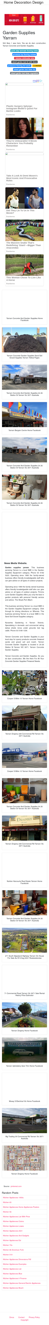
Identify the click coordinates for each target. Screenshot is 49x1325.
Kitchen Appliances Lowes (13, 1226)
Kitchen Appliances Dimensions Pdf (17, 1259)
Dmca (11, 1317)
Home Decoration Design (23, 2)
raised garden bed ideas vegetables (24, 73)
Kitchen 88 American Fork (13, 1250)
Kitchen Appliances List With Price (16, 1216)
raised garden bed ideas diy (24, 69)
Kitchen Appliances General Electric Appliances (21, 1283)
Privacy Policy (34, 1317)
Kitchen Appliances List (12, 1269)
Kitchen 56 (7, 1211)
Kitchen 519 (7, 1254)
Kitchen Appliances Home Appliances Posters (21, 1207)
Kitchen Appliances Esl (12, 1240)
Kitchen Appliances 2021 (13, 1231)
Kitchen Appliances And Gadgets (16, 1235)
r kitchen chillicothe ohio (24, 58)
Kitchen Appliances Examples (14, 1264)
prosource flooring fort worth (19, 65)
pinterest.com (16, 1186)
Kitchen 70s (7, 1245)
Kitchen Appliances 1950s (13, 1197)
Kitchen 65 (7, 1202)
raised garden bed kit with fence (24, 62)
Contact (21, 1317)
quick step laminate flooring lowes (24, 50)
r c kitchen (37, 65)
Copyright (24, 1320)
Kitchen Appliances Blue (12, 1273)
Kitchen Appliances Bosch (13, 1288)
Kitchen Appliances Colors (13, 1221)
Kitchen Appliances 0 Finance (15, 1278)
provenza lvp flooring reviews (24, 54)
